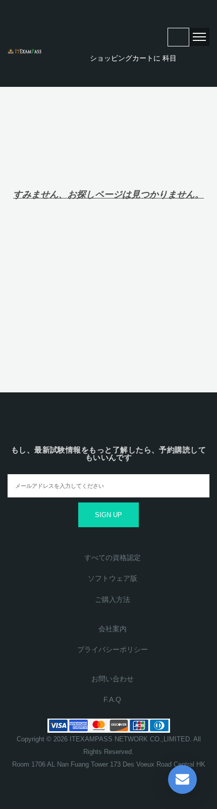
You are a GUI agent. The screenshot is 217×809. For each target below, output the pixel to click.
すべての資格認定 (112, 557)
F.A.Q (112, 699)
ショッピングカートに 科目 (132, 58)
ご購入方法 (112, 599)
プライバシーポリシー (112, 649)
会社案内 (112, 629)
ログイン (178, 37)
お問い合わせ (112, 679)
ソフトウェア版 (112, 578)
